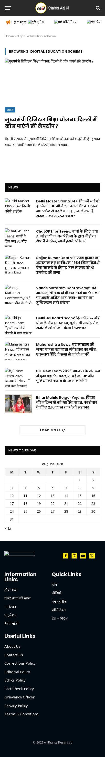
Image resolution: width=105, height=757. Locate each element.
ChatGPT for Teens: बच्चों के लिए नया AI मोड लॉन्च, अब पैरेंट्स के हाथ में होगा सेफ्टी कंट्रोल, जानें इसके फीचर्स (67, 236)
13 (52, 495)
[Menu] (8, 7)
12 (39, 495)
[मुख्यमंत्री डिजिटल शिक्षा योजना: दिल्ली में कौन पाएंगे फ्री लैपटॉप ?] (52, 85)
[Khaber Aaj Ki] (52, 8)
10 (12, 495)
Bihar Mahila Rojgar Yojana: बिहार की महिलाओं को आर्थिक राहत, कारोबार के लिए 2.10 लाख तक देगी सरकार (66, 402)
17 (12, 503)
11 (25, 495)
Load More (50, 430)
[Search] (97, 7)
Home (9, 36)
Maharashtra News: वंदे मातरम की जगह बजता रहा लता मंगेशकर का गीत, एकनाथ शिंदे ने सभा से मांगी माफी (66, 349)
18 (25, 503)
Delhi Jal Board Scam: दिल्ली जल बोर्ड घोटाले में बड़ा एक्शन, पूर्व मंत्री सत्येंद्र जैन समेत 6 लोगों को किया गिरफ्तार (68, 323)
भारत (10, 110)
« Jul (8, 528)
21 (66, 503)
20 (52, 503)
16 (93, 495)
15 (80, 495)
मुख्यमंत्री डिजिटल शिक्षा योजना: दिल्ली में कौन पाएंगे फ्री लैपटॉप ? (51, 123)
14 (66, 495)
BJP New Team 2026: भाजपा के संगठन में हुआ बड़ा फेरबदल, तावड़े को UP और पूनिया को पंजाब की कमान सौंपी (68, 376)
